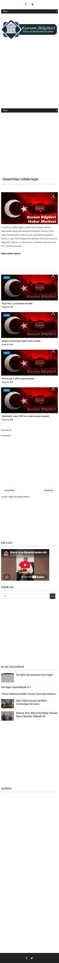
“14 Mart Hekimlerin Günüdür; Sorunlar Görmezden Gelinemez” (28, 694)
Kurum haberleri (49, 184)
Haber (38, 184)
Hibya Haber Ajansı (10, 253)
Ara (52, 596)
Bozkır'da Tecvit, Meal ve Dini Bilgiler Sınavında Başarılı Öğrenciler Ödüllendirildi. (36, 714)
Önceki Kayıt (48, 490)
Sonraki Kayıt (9, 490)
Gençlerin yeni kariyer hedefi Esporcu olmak (21, 340)
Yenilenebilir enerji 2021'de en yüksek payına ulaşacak (25, 415)
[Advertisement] (29, 76)
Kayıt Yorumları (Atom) (19, 496)
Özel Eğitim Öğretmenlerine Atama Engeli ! (35, 674)
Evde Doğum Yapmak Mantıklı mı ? (16, 687)
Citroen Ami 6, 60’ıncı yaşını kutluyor (18, 378)
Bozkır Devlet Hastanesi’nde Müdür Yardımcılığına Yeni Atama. (31, 702)
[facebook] (25, 4)
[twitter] (32, 4)
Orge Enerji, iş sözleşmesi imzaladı (17, 303)
